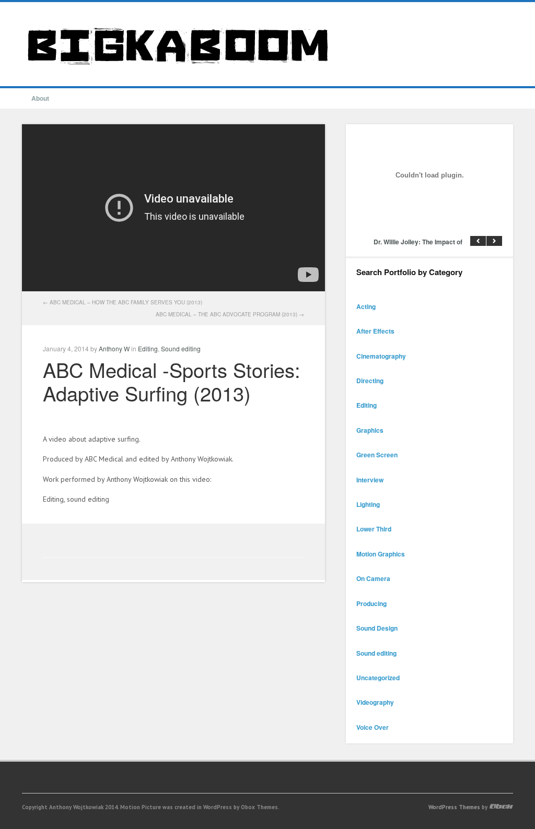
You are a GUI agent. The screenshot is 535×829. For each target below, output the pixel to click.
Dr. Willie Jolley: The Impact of (418, 241)
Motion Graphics (380, 554)
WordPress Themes (454, 807)
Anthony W (114, 348)
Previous (478, 241)
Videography (375, 702)
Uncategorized (378, 677)
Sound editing (181, 348)
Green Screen (377, 454)
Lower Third (373, 529)
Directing (369, 380)
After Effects (375, 331)
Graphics (369, 430)
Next (494, 241)
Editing (148, 348)
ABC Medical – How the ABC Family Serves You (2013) (126, 302)
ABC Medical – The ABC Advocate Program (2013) (226, 314)
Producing (371, 603)
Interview (369, 479)
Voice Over (372, 727)
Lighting (368, 504)
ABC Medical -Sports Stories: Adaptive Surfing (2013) (171, 381)
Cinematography (381, 356)
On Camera (373, 578)
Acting (366, 306)
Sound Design (377, 628)
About (40, 98)
